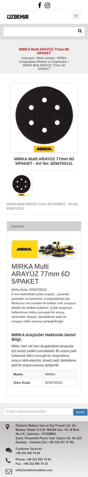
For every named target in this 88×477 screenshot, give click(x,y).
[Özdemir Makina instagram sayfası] (48, 6)
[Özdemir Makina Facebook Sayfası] (41, 6)
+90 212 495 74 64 (28, 453)
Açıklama (17, 226)
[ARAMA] (80, 31)
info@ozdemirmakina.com (34, 470)
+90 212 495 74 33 (35, 463)
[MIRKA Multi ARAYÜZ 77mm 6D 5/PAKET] (21, 185)
